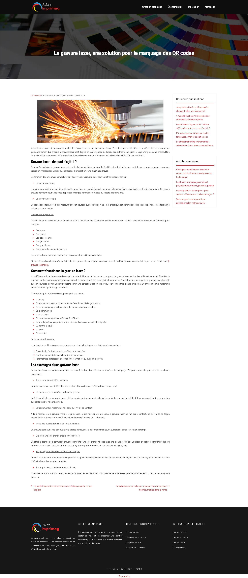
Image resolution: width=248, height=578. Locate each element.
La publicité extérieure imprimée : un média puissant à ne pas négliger (63, 487)
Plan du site (124, 576)
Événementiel (175, 6)
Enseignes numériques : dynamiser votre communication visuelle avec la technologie (194, 173)
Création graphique (152, 6)
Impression (193, 6)
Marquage (210, 6)
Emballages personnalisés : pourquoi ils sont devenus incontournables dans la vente (141, 487)
